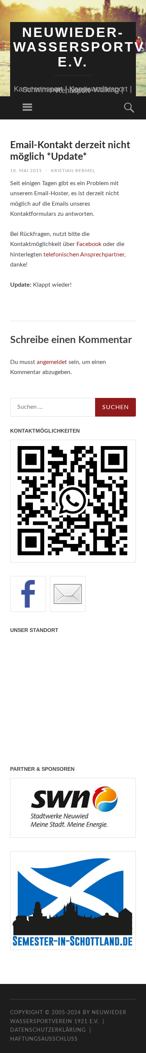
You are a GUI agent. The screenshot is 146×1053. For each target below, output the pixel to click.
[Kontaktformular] (68, 594)
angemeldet (52, 362)
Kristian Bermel (73, 170)
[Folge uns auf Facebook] (28, 594)
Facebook (88, 244)
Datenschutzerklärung (48, 1030)
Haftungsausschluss (44, 1039)
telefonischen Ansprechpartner (83, 255)
